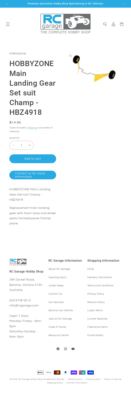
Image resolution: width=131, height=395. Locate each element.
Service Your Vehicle (60, 310)
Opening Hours (57, 277)
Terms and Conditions (100, 285)
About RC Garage (59, 269)
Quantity (14, 138)
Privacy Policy (95, 293)
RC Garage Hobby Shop (30, 379)
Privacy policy (93, 379)
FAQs (90, 269)
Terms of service (112, 379)
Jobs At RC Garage (60, 318)
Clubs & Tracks (57, 327)
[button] (8, 24)
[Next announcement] (124, 3)
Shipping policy (55, 383)
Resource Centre (58, 335)
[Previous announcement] (7, 3)
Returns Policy (96, 302)
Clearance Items (97, 327)
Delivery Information (99, 277)
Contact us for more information (30, 175)
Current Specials (97, 318)
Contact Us (55, 293)
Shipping (32, 128)
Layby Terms (95, 310)
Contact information (77, 383)
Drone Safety (95, 335)
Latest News (56, 285)
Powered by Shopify (54, 379)
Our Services (56, 302)
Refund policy (75, 379)
